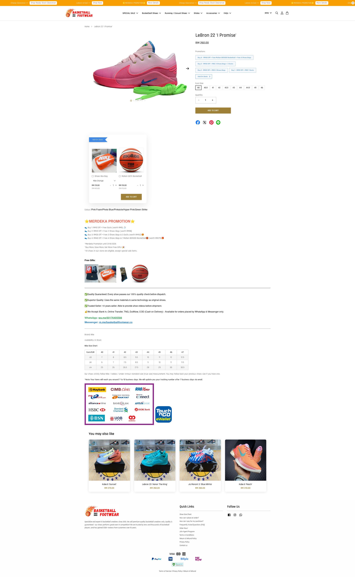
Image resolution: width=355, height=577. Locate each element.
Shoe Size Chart (185, 514)
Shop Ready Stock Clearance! (23, 3)
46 (262, 87)
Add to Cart (131, 197)
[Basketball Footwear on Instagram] (235, 516)
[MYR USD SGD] (268, 13)
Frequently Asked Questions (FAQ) (192, 525)
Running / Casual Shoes (176, 13)
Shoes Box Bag (101, 176)
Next (187, 68)
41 (213, 87)
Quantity (199, 95)
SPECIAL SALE (129, 13)
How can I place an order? (189, 518)
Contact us (183, 545)
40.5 (206, 87)
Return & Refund (190, 571)
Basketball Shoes (150, 13)
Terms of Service (165, 571)
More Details (134, 3)
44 (240, 87)
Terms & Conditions (187, 535)
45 (255, 87)
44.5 (248, 87)
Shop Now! (78, 3)
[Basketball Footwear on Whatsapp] (241, 516)
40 (198, 87)
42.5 (226, 87)
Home (87, 26)
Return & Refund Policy (188, 538)
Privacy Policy (184, 542)
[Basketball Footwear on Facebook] (229, 516)
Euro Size (199, 83)
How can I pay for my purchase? (191, 521)
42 (219, 87)
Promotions (200, 51)
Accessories (211, 13)
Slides (197, 13)
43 (234, 87)
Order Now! (184, 528)
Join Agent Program (187, 531)
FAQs (226, 13)
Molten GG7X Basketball (132, 176)
